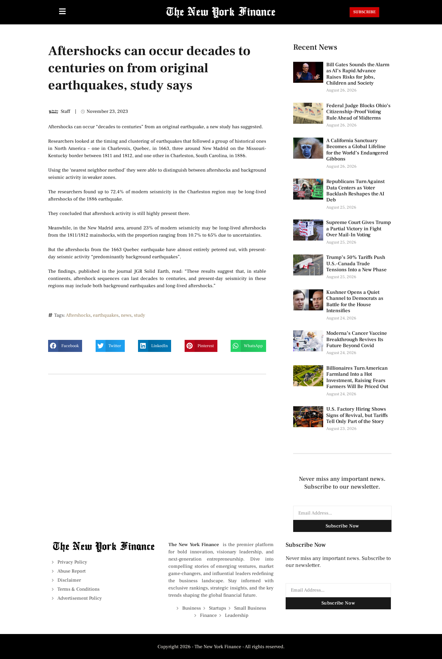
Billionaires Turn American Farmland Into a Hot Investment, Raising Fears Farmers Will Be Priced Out (357, 377)
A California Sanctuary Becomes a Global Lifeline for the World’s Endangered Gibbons (357, 149)
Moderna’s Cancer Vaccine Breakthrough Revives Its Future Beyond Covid (356, 339)
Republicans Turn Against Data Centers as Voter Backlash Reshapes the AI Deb (355, 190)
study (139, 315)
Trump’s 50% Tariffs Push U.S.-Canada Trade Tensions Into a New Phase (357, 263)
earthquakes (105, 315)
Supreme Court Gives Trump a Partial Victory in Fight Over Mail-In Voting (358, 228)
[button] (65, 346)
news (126, 315)
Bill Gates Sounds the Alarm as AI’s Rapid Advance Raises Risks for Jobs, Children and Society (357, 73)
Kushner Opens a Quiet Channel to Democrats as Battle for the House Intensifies (354, 301)
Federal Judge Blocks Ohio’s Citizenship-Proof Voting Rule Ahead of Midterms (358, 111)
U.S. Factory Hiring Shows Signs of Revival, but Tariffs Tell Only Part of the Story (357, 415)
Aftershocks (78, 315)
